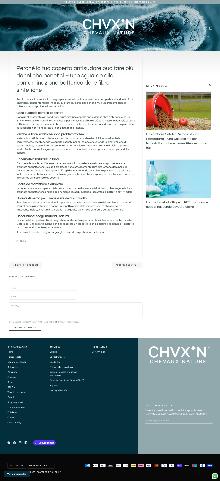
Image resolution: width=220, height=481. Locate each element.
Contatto (11, 417)
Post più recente (127, 265)
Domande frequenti (16, 407)
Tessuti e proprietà (16, 392)
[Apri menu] (11, 28)
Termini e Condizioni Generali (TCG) (67, 380)
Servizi (10, 382)
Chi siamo (12, 412)
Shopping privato (144, 2)
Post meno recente (26, 265)
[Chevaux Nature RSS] (210, 85)
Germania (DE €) (39, 465)
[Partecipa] (210, 420)
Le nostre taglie (57, 357)
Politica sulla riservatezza (61, 367)
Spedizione (55, 362)
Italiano (15, 465)
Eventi (10, 397)
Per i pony (12, 372)
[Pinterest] (14, 442)
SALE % (11, 387)
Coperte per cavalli (16, 362)
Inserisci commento (25, 328)
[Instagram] (20, 442)
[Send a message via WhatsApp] (215, 476)
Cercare (53, 351)
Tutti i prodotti (14, 357)
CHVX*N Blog (14, 422)
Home (10, 351)
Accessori (12, 377)
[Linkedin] (26, 442)
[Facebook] (8, 442)
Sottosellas (12, 367)
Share (23, 241)
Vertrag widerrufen (59, 390)
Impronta (54, 385)
